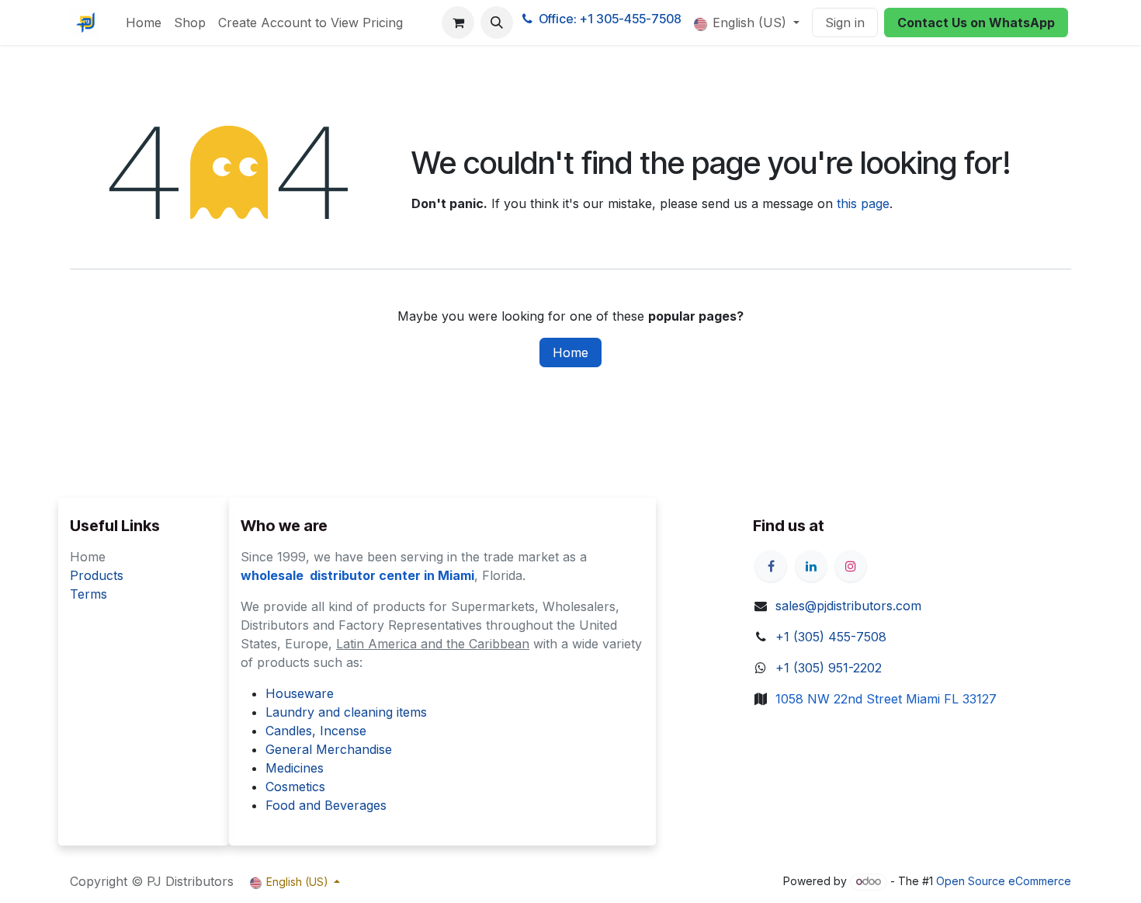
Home (570, 352)
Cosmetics (295, 786)
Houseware (299, 693)
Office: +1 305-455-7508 (610, 18)
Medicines (294, 768)
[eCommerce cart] (458, 22)
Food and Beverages (326, 805)
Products (96, 575)
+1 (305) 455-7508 (830, 636)
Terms (88, 594)
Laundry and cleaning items (346, 712)
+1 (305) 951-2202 (828, 668)
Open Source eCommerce (1003, 880)
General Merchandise (328, 749)
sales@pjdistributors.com (848, 605)
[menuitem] (144, 22)
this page (863, 203)
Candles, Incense (315, 730)
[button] (496, 22)
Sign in (845, 22)
